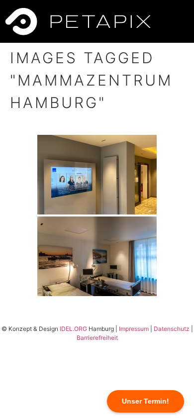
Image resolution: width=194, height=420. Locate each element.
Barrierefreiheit (97, 337)
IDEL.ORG (73, 328)
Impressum (134, 328)
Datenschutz (172, 328)
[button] (175, 21)
